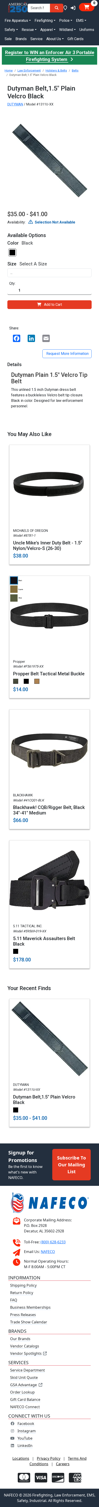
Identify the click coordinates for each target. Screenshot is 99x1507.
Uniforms (86, 30)
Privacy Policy (48, 1458)
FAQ (13, 1300)
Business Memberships (30, 1307)
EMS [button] (80, 20)
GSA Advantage (23, 1384)
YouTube (24, 1438)
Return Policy (21, 1292)
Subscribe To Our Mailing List (71, 1164)
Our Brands (20, 1338)
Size (11, 264)
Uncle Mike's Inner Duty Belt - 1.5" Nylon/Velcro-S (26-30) (47, 545)
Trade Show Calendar (28, 1322)
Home (9, 70)
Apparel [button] (46, 30)
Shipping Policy (23, 1285)
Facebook (25, 1423)
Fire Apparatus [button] (16, 20)
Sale (8, 39)
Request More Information (67, 353)
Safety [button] (10, 30)
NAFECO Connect (25, 1406)
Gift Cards (75, 39)
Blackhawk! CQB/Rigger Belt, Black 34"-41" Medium (49, 810)
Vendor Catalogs (24, 1346)
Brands (21, 39)
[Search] (56, 8)
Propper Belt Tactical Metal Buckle (48, 673)
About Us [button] (53, 39)
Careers (63, 1463)
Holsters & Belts (56, 70)
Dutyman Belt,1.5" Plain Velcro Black (44, 1099)
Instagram (26, 1430)
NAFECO (48, 1251)
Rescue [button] (28, 30)
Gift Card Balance (25, 1399)
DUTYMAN (15, 104)
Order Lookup (22, 1392)
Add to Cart (53, 304)
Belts (75, 70)
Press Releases (23, 1314)
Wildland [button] (66, 30)
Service (36, 39)
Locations (20, 1458)
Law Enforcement (29, 70)
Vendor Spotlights (26, 1353)
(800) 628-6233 (53, 1242)
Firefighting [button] (44, 20)
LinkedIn (24, 1445)
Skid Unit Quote (24, 1377)
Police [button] (64, 20)
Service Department (27, 1370)
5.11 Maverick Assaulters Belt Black (44, 941)
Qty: (12, 283)
